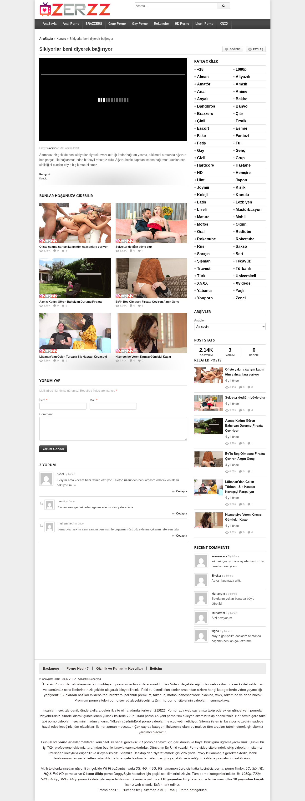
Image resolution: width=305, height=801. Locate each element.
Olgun (241, 224)
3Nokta (216, 575)
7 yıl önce (78, 523)
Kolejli (202, 195)
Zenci (241, 298)
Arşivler (199, 320)
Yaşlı (240, 291)
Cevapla (181, 491)
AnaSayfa (49, 23)
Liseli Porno (204, 23)
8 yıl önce (69, 474)
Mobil (240, 217)
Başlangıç (51, 668)
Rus (200, 246)
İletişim (156, 668)
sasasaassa (219, 556)
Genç (240, 150)
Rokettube (161, 23)
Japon (241, 180)
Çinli (201, 121)
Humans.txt (131, 790)
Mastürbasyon (241, 210)
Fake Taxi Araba (202, 139)
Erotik (241, 121)
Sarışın (202, 254)
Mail (92, 400)
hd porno (169, 700)
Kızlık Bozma (241, 190)
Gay (200, 150)
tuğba (215, 631)
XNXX (224, 23)
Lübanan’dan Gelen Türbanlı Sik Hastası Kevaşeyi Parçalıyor (240, 487)
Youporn (202, 298)
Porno (172, 710)
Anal (201, 91)
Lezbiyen (241, 202)
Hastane (241, 165)
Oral (200, 232)
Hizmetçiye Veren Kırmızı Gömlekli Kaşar (143, 356)
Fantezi (241, 136)
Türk (201, 276)
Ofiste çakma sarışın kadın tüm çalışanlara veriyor (73, 246)
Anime (241, 91)
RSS (171, 790)
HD (200, 173)
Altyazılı (241, 77)
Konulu (61, 38)
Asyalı (202, 99)
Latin (201, 202)
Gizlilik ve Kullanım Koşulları (119, 668)
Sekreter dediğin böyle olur (134, 246)
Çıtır (239, 114)
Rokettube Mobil (241, 242)
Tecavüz (241, 261)
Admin (52, 148)
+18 (200, 69)
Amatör (202, 84)
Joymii (202, 187)
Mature (202, 217)
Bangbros (202, 106)
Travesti (202, 269)
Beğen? (235, 49)
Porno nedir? (108, 790)
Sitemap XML (154, 790)
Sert (239, 254)
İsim (42, 400)
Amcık (241, 84)
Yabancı (202, 291)
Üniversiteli (241, 276)
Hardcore (202, 165)
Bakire (241, 99)
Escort (202, 128)
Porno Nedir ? (77, 668)
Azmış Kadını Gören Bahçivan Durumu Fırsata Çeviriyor (244, 425)
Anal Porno (71, 23)
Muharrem (218, 593)
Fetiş (201, 143)
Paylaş (258, 49)
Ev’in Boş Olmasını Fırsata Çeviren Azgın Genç (147, 301)
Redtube (241, 232)
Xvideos (241, 283)
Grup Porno (117, 23)
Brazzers (202, 114)
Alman (202, 77)
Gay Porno (140, 23)
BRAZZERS (94, 23)
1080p (241, 69)
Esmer (241, 128)
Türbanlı (241, 269)
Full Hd (239, 146)
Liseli (202, 210)
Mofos (202, 224)
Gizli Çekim (202, 161)
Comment (46, 414)
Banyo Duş (241, 109)
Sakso (241, 246)
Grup (240, 158)
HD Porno (182, 23)
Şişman (202, 261)
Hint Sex (200, 183)
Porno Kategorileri (193, 790)
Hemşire (241, 173)
